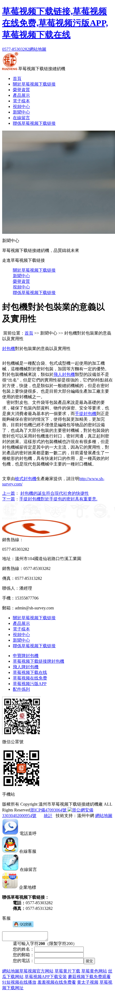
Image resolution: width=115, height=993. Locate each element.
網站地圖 (37, 49)
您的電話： (23, 960)
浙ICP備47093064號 (48, 810)
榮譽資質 (21, 89)
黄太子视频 (87, 982)
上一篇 (8, 493)
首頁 (17, 78)
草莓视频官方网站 (36, 971)
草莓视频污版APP (30, 683)
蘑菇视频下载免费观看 (89, 976)
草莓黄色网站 (94, 971)
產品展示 (21, 95)
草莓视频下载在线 (30, 672)
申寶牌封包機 (26, 655)
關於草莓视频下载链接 (34, 84)
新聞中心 (21, 112)
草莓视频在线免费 (30, 678)
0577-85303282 (15, 49)
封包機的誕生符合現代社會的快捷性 (54, 493)
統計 (48, 815)
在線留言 (21, 117)
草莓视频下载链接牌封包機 (38, 661)
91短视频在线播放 (19, 982)
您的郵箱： (23, 954)
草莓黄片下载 (67, 971)
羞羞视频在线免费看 (56, 982)
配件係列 (21, 689)
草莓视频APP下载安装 (46, 976)
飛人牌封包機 (26, 667)
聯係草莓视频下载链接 (34, 123)
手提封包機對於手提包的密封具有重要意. (58, 499)
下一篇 (8, 499)
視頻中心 (21, 106)
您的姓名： (23, 949)
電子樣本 (21, 101)
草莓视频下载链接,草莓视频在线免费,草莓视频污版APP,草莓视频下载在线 (55, 22)
